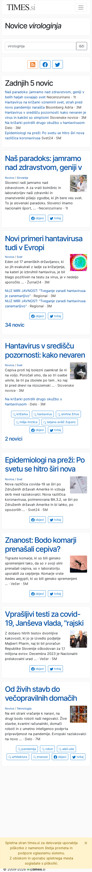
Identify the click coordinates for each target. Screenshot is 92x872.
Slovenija (22, 177)
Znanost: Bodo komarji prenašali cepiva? (40, 544)
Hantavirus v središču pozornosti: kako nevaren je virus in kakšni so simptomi (45, 359)
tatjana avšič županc (61, 422)
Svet (19, 256)
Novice (9, 177)
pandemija (28, 749)
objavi (39, 218)
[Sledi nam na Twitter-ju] (57, 64)
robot (49, 749)
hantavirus (44, 414)
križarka (22, 414)
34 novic (14, 325)
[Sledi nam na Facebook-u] (45, 64)
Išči (81, 46)
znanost (42, 757)
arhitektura (19, 757)
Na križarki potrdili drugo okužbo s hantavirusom (45, 122)
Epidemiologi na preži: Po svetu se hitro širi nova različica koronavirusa (45, 468)
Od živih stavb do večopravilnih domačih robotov (41, 698)
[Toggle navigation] (81, 7)
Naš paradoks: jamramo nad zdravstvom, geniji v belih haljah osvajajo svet (44, 167)
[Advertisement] (46, 815)
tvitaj (57, 218)
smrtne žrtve (69, 414)
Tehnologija (24, 708)
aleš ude (67, 749)
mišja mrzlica (28, 422)
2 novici (13, 439)
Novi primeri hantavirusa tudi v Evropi (43, 243)
